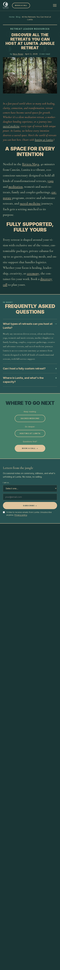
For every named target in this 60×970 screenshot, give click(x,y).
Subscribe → (30, 506)
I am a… (6, 482)
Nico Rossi (18, 54)
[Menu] (54, 5)
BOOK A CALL (21, 5)
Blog (18, 17)
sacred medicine (11, 126)
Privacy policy (20, 515)
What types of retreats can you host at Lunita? (27, 325)
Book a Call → (30, 448)
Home (12, 17)
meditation (15, 187)
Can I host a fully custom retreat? (24, 368)
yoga (50, 181)
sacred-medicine (30, 203)
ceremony (33, 273)
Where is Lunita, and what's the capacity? (23, 379)
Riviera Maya (30, 164)
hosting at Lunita (44, 140)
